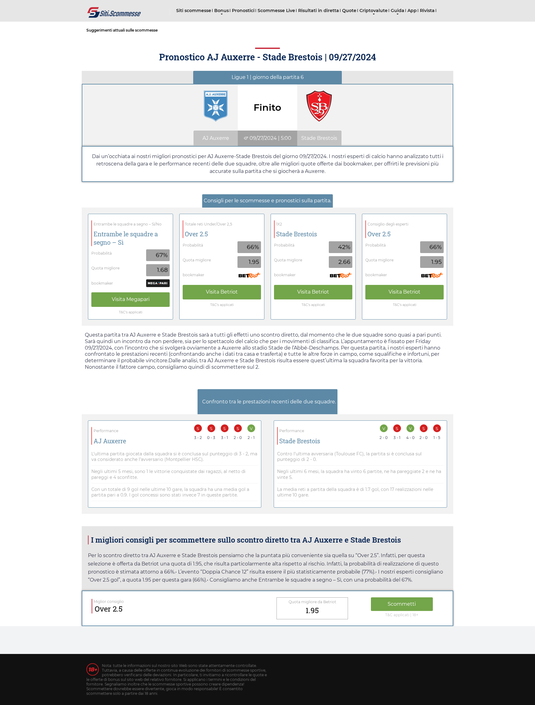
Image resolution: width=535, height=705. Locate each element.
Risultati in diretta (318, 10)
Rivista (427, 10)
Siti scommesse (193, 10)
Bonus (221, 10)
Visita (131, 299)
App (412, 10)
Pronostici (243, 10)
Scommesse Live (276, 10)
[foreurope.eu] (114, 10)
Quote (349, 10)
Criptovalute (373, 10)
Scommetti (402, 604)
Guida (397, 10)
